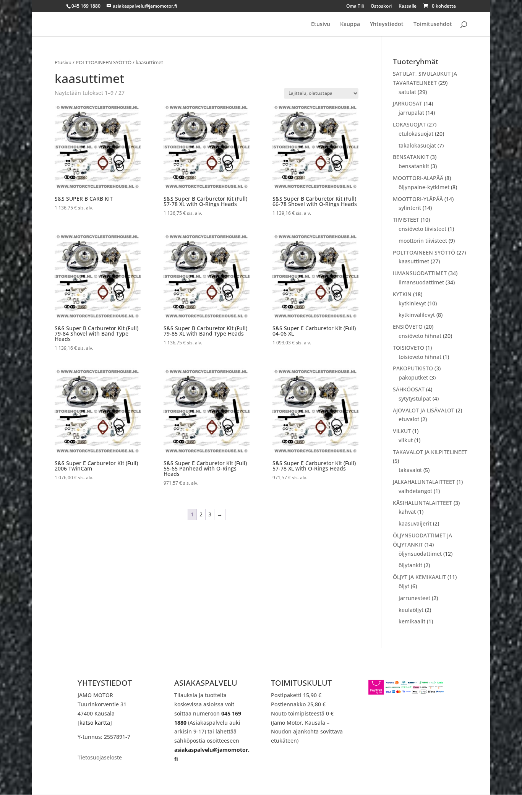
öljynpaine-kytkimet (424, 187)
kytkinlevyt (412, 303)
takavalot (410, 470)
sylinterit (410, 207)
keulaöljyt (411, 609)
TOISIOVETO (408, 347)
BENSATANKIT (411, 157)
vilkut (406, 440)
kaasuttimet (414, 261)
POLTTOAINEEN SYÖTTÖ (103, 62)
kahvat (407, 511)
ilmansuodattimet (421, 282)
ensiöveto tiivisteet (422, 228)
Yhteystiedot (387, 24)
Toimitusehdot (432, 24)
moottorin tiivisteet (423, 240)
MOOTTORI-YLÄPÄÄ (418, 199)
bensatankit (414, 166)
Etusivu (320, 24)
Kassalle (408, 6)
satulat (407, 92)
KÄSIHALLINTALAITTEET (422, 502)
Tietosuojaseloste (100, 758)
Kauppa (350, 24)
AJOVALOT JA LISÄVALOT (423, 410)
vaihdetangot (415, 491)
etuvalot (409, 419)
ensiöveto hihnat (420, 335)
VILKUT (402, 431)
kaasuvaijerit (415, 523)
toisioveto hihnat (420, 356)
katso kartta (94, 722)
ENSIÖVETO (408, 326)
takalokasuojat (417, 145)
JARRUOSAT (407, 103)
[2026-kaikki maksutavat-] (406, 693)
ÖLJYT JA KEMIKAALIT (419, 577)
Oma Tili (355, 6)
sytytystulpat (415, 398)
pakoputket (413, 377)
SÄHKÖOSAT (409, 389)
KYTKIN (402, 294)
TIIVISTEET (406, 219)
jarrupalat (411, 112)
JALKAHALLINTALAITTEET (424, 481)
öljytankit (410, 565)
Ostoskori (381, 6)
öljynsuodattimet (420, 553)
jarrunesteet (414, 598)
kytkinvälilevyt (417, 314)
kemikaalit (412, 621)
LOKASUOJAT (409, 124)
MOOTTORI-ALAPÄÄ (418, 178)
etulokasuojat (416, 133)
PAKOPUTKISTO (413, 368)
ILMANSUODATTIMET (420, 273)
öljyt (404, 586)
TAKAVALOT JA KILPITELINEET (430, 452)
